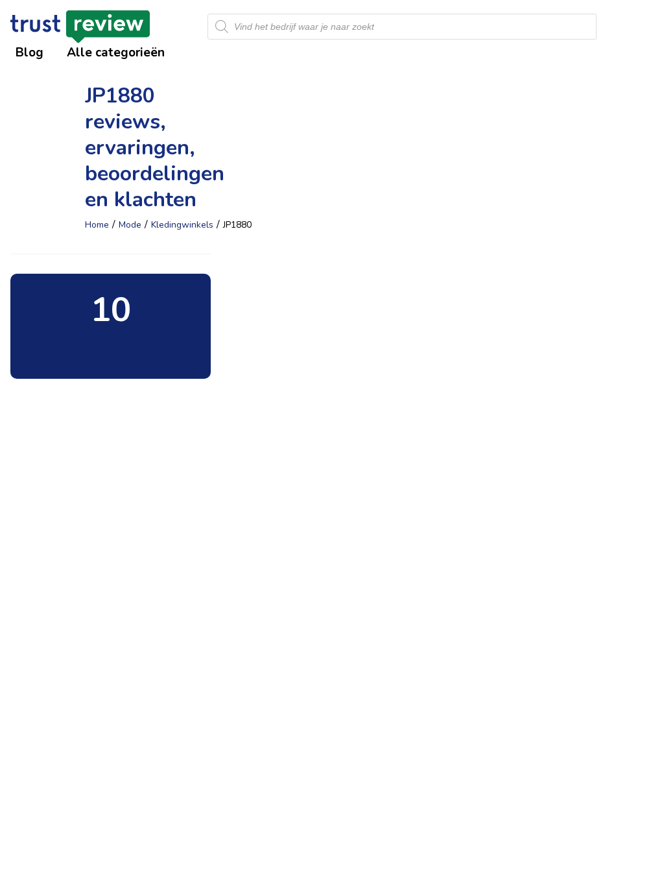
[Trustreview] (80, 26)
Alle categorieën (116, 52)
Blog (29, 52)
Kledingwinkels (182, 225)
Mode (130, 225)
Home (97, 225)
